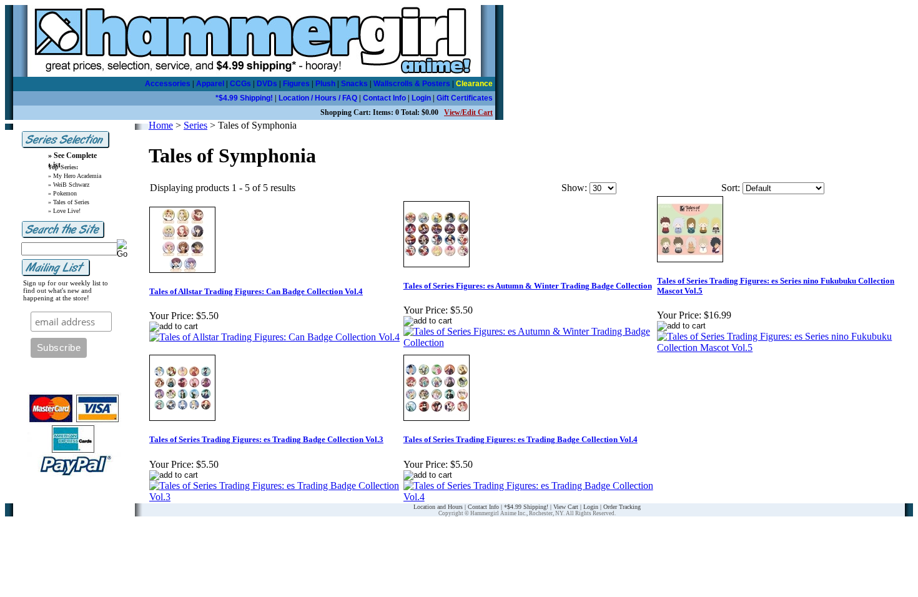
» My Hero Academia (74, 175)
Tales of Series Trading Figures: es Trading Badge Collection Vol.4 (520, 439)
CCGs (240, 83)
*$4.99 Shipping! (244, 98)
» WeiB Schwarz (68, 184)
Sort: (730, 187)
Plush (325, 83)
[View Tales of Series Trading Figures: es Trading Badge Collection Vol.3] (275, 496)
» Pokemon (62, 193)
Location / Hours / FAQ (318, 98)
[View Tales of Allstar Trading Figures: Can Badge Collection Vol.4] (274, 337)
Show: (574, 187)
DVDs (267, 83)
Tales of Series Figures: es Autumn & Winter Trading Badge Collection (527, 285)
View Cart (565, 506)
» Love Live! (64, 210)
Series (195, 125)
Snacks (354, 83)
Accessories (167, 83)
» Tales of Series (68, 202)
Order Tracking (622, 506)
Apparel (210, 83)
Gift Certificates (465, 98)
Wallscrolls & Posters (411, 83)
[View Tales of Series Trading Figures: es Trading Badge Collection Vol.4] (529, 496)
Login (421, 98)
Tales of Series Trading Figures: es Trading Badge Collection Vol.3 (266, 439)
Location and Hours (438, 506)
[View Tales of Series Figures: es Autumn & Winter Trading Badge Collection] (529, 342)
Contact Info (384, 98)
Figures (296, 83)
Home (161, 125)
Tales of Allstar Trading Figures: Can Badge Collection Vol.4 (256, 291)
